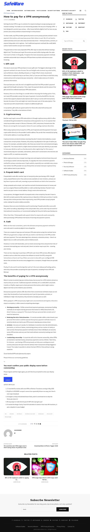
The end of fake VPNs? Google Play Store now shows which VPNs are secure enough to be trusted (74, 143)
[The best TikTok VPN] (74, 110)
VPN (6, 414)
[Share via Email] (40, 424)
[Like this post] (32, 424)
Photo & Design (41, 10)
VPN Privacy (19, 414)
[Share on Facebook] (34, 424)
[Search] (85, 10)
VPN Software (8, 417)
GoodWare (12, 19)
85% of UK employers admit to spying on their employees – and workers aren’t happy (73, 73)
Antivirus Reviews (17, 10)
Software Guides (29, 10)
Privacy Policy (61, 526)
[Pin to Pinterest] (38, 424)
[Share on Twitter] (36, 424)
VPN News (11, 414)
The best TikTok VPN (69, 120)
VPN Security (49, 414)
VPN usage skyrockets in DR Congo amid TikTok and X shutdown (74, 97)
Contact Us (71, 526)
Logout (8, 380)
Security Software (54, 10)
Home (8, 10)
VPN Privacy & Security (68, 10)
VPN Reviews (41, 414)
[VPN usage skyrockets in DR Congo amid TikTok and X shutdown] (45, 466)
